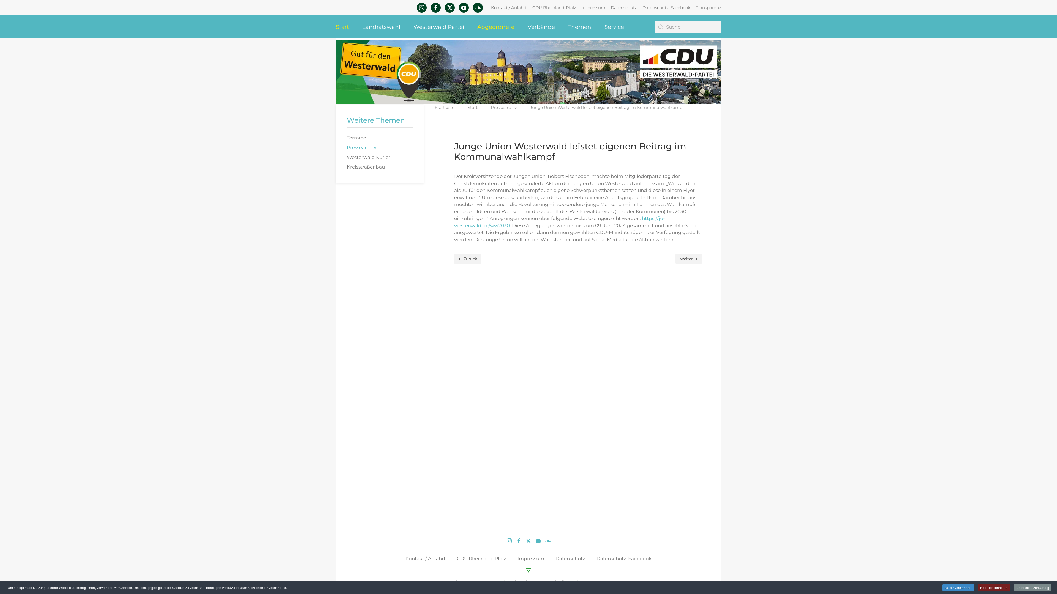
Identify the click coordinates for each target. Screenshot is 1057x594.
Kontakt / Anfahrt (509, 7)
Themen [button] (579, 27)
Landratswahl (381, 27)
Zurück (470, 258)
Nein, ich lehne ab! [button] (994, 587)
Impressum (593, 7)
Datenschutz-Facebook (666, 7)
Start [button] (342, 27)
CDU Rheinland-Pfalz (554, 7)
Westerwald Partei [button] (438, 27)
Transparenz (708, 7)
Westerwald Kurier (368, 157)
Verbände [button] (541, 27)
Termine (356, 138)
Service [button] (614, 27)
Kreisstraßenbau (366, 167)
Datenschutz (624, 7)
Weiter (686, 258)
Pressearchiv (361, 147)
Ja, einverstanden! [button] (958, 587)
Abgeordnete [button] (495, 27)
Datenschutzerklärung (1032, 587)
